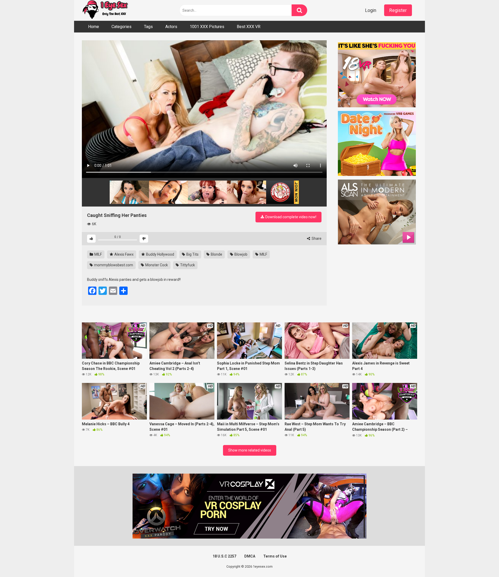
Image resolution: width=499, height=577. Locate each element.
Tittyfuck (187, 265)
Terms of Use (275, 556)
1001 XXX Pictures (207, 26)
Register (398, 10)
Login (370, 10)
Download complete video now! (290, 217)
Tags (148, 26)
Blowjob (240, 254)
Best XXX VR (248, 26)
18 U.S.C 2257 (224, 556)
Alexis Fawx (124, 254)
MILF (98, 254)
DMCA (249, 556)
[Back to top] (482, 561)
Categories (121, 26)
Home (93, 26)
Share (316, 238)
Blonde (216, 254)
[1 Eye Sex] (105, 10)
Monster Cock (156, 265)
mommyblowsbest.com (113, 265)
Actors (171, 26)
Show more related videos (249, 450)
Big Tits (192, 254)
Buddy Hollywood (159, 254)
